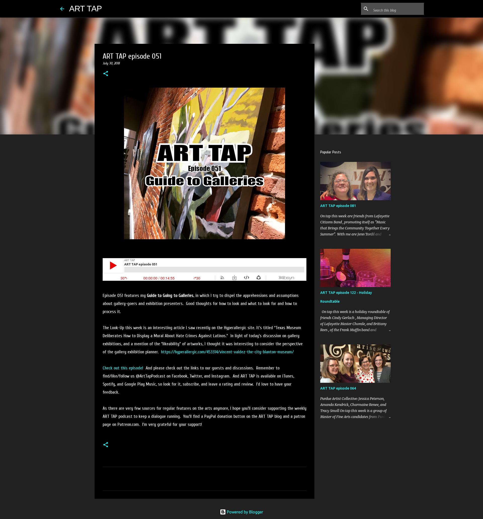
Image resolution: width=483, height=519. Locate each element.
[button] (106, 74)
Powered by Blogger (244, 512)
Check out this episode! (123, 368)
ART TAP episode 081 (338, 206)
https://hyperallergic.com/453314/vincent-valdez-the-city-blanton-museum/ (227, 352)
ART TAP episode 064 (338, 388)
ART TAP (85, 8)
